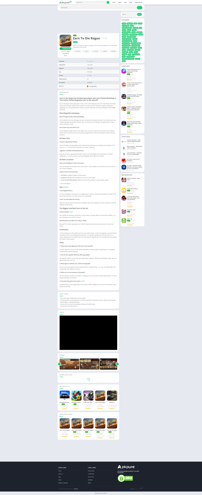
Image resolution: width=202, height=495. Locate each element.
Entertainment (133, 34)
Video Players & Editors (128, 59)
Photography (125, 48)
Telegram (105, 51)
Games (119, 2)
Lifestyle (135, 39)
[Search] (108, 2)
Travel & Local (136, 54)
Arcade (140, 23)
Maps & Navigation (127, 41)
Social (130, 52)
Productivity (134, 48)
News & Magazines (135, 43)
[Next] (117, 364)
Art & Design (125, 25)
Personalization (136, 45)
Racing (86, 35)
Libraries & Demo (126, 39)
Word (123, 61)
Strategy (124, 54)
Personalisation (126, 45)
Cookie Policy (91, 474)
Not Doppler (90, 61)
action (114, 215)
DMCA (89, 483)
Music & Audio (125, 43)
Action (65, 187)
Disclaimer (90, 480)
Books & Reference (126, 28)
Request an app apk (63, 483)
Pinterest (96, 51)
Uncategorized (130, 56)
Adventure (129, 23)
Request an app (138, 2)
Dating (133, 32)
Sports (135, 52)
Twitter (86, 51)
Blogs (130, 2)
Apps (125, 2)
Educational (125, 34)
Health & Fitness (131, 36)
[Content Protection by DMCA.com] (125, 482)
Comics (134, 30)
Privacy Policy (91, 471)
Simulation (125, 52)
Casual (129, 30)
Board (131, 25)
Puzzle (139, 48)
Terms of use (91, 477)
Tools (129, 54)
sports (66, 147)
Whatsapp (114, 51)
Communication (126, 32)
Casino (124, 30)
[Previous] (59, 364)
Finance (141, 34)
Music (135, 41)
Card (140, 28)
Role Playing (130, 50)
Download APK (67, 48)
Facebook (78, 51)
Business (135, 28)
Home (113, 2)
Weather (137, 59)
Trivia (123, 56)
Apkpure (76, 488)
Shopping (137, 50)
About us (60, 474)
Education (139, 32)
